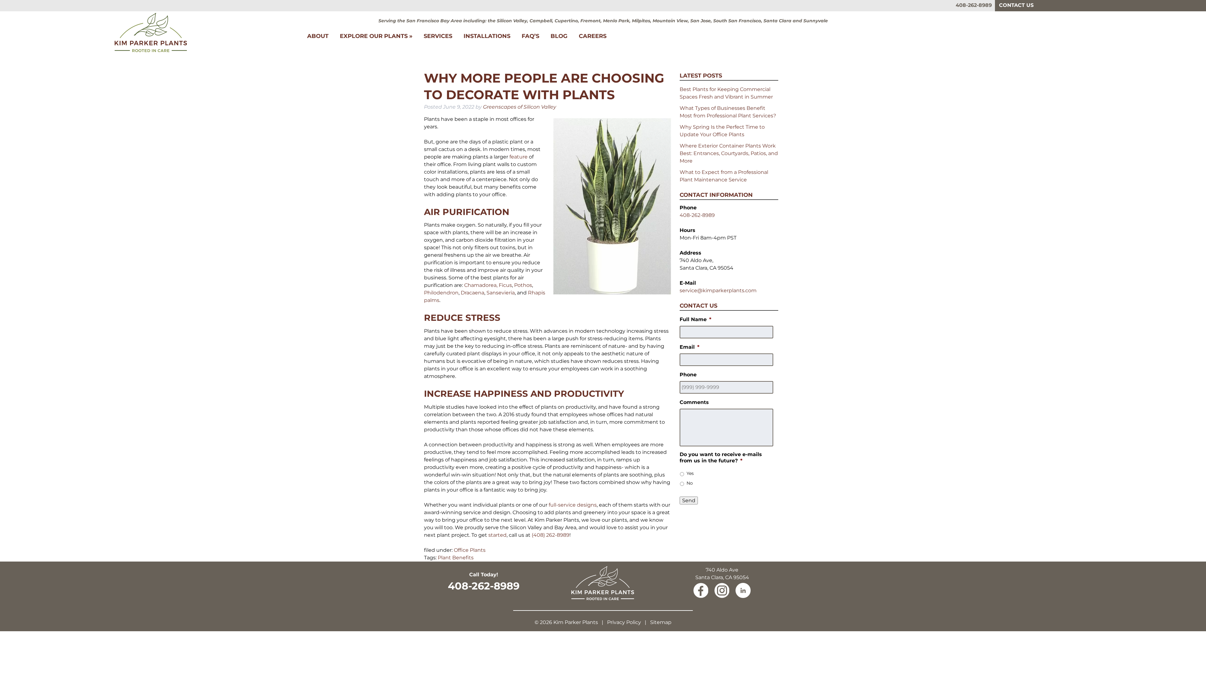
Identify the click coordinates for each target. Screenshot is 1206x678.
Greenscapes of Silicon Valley (519, 107)
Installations (487, 36)
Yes (690, 473)
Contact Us (1016, 5)
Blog (559, 36)
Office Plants (470, 550)
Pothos (523, 285)
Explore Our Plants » (376, 36)
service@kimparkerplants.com (718, 290)
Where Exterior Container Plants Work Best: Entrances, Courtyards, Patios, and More (729, 153)
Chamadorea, (480, 285)
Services (438, 36)
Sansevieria (500, 293)
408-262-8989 (974, 5)
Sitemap (660, 622)
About (318, 36)
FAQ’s (530, 36)
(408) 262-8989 (550, 535)
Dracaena (472, 293)
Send (688, 500)
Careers (592, 36)
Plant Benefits (456, 558)
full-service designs (573, 505)
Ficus (505, 285)
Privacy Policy (624, 622)
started (497, 535)
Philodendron (441, 293)
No (690, 483)
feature (518, 157)
